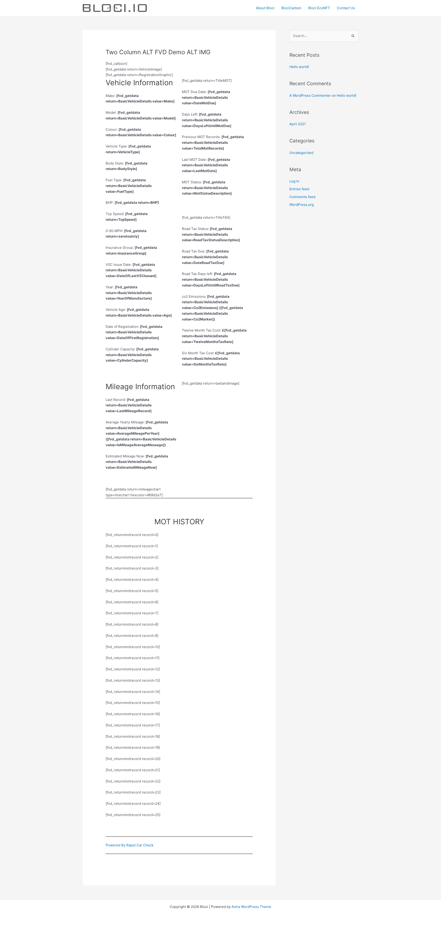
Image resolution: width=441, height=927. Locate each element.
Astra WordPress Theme (251, 906)
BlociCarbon (291, 8)
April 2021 (297, 124)
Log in (294, 181)
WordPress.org (301, 204)
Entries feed (299, 189)
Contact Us (346, 8)
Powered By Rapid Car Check (129, 845)
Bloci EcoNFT (319, 8)
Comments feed (302, 197)
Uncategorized (301, 152)
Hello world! (299, 67)
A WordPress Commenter (310, 95)
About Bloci (265, 8)
